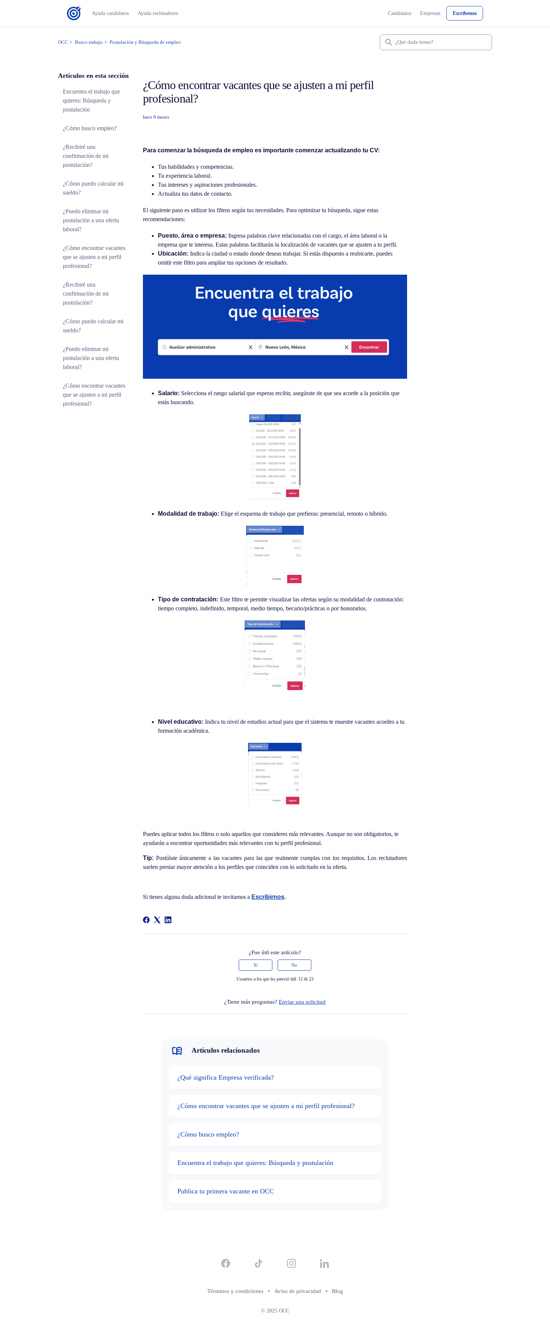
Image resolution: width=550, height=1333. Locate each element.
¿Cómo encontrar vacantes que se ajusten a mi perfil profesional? (94, 257)
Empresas (430, 13)
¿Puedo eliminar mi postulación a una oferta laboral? (91, 220)
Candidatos (399, 13)
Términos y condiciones (235, 1291)
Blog (337, 1291)
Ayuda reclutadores (158, 13)
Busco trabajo (89, 42)
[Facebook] (146, 919)
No (294, 965)
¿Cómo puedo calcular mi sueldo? (93, 188)
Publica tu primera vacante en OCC (225, 1191)
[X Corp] (157, 919)
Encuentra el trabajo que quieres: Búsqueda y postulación (91, 100)
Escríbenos (465, 13)
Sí (255, 965)
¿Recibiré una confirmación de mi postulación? (86, 156)
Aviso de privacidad (297, 1291)
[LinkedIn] (168, 919)
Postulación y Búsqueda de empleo (145, 42)
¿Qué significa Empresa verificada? (225, 1077)
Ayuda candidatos (110, 13)
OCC (63, 42)
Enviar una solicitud (302, 1002)
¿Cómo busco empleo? (90, 128)
